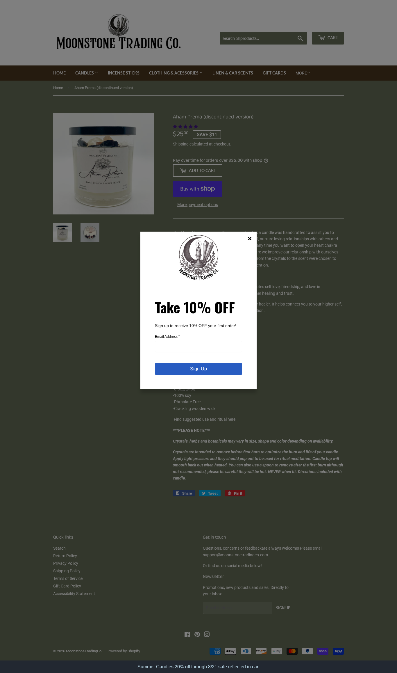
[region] (198, 666)
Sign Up (198, 368)
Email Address (167, 337)
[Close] (250, 239)
